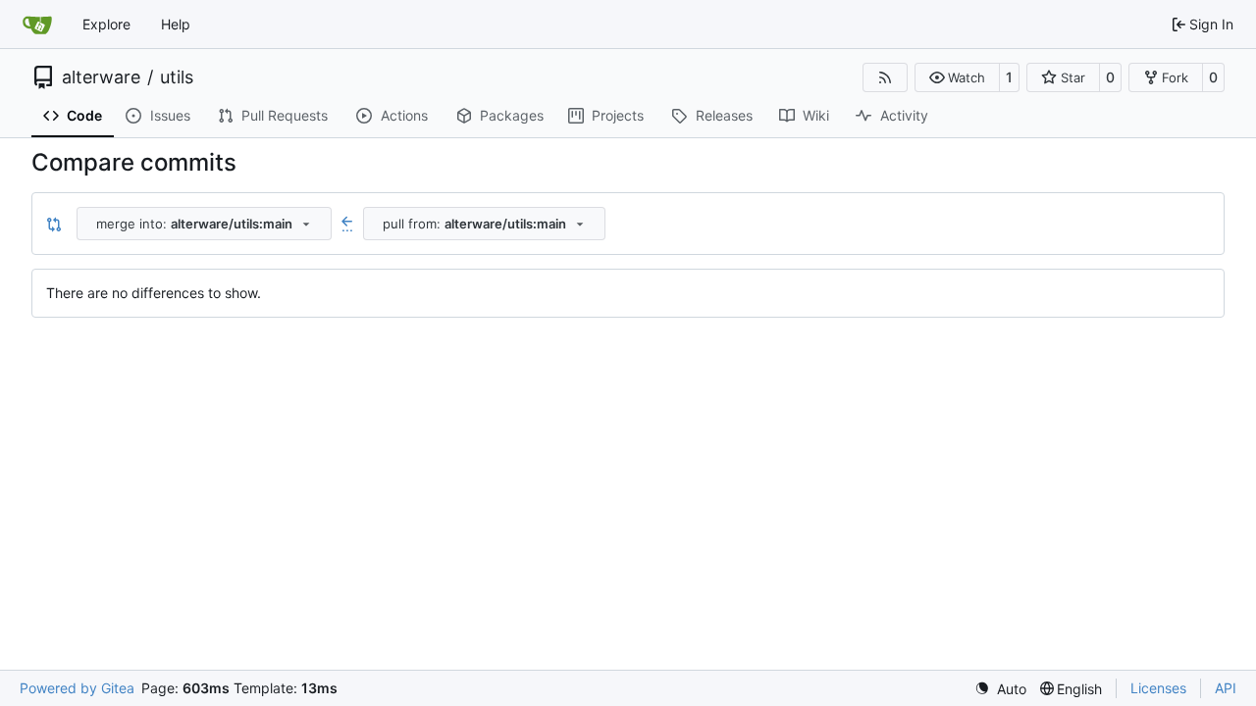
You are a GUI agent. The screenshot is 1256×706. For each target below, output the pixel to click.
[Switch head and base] (54, 223)
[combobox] (204, 223)
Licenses (1158, 688)
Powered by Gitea (77, 688)
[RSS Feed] (885, 77)
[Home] (37, 24)
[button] (957, 77)
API (1225, 688)
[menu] (1000, 689)
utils (176, 77)
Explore (106, 24)
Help (175, 24)
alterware (101, 77)
